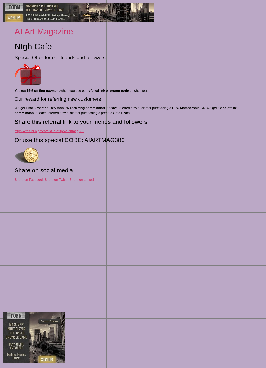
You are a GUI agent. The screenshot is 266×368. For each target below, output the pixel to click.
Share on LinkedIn (82, 179)
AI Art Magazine (44, 31)
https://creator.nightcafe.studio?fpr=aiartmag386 (49, 131)
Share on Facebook (29, 179)
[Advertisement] (133, 244)
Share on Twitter (56, 179)
